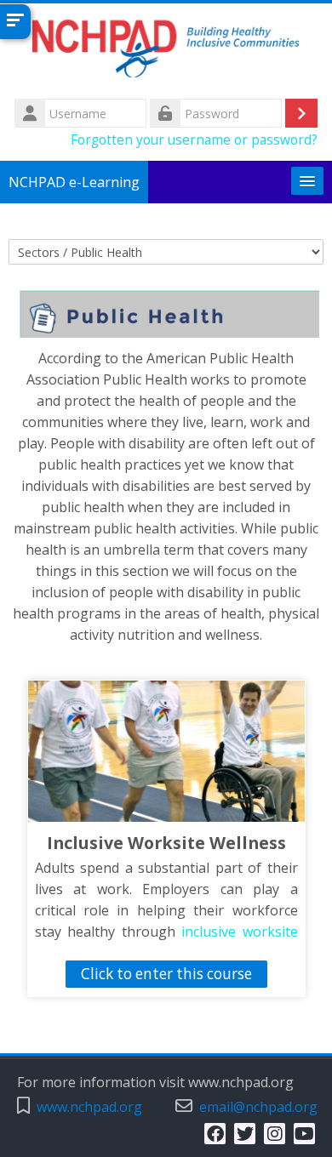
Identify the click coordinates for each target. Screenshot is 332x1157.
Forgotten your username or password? (194, 139)
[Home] (165, 48)
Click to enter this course (166, 973)
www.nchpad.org (89, 1107)
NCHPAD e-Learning (74, 182)
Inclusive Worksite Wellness (166, 842)
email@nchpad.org (258, 1107)
